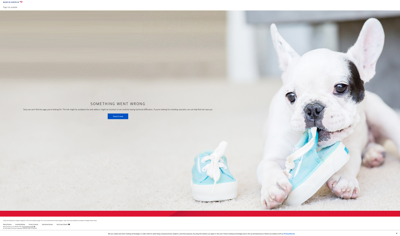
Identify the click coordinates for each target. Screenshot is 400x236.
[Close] (396, 233)
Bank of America (7, 224)
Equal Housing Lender (27, 226)
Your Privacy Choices (62, 224)
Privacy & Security (33, 224)
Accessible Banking (20, 224)
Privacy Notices (289, 234)
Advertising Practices (47, 224)
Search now (118, 116)
